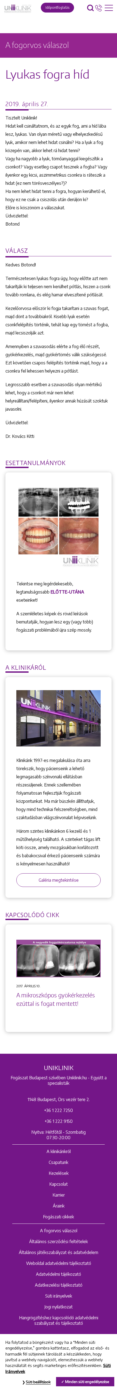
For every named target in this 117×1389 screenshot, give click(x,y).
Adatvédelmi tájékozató (58, 1274)
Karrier (59, 1195)
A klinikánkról (59, 1151)
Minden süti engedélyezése (87, 1381)
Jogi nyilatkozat (58, 1307)
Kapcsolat (58, 1184)
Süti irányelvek (58, 1296)
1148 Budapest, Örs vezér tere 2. (58, 1099)
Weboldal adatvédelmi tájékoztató (58, 1263)
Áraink (58, 1206)
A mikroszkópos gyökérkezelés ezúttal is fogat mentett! (55, 999)
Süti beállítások (38, 1382)
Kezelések (59, 1173)
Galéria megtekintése (59, 880)
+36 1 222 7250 (58, 1110)
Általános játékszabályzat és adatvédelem (58, 1252)
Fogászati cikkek (58, 1216)
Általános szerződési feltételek (58, 1241)
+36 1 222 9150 (59, 1121)
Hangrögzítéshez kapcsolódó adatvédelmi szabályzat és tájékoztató (58, 1320)
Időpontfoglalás (57, 7)
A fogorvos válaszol (58, 1230)
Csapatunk (58, 1162)
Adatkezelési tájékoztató (58, 1285)
